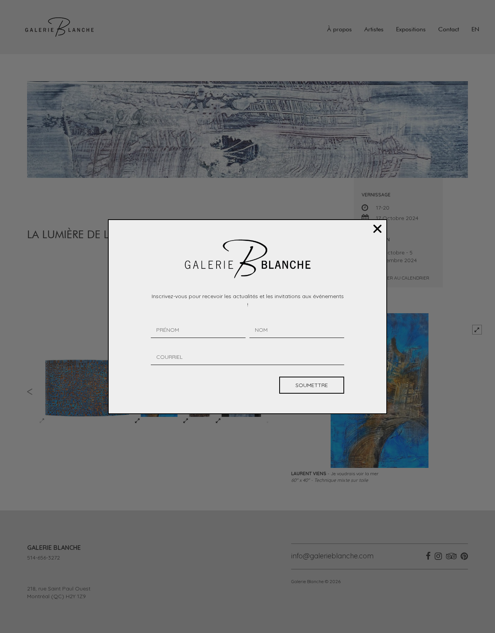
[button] (377, 229)
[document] (247, 316)
